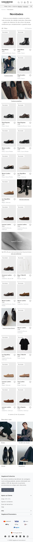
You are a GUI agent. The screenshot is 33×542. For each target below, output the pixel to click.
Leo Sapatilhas (22, 173)
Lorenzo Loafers (6, 224)
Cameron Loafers (7, 275)
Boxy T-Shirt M (22, 275)
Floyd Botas (5, 49)
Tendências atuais (24, 443)
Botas (3, 443)
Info (2, 511)
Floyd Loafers (21, 75)
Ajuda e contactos (7, 502)
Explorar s (16, 101)
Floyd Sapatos (6, 122)
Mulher (20, 6)
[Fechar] (31, 6)
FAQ (2, 507)
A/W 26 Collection (24, 199)
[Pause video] (14, 310)
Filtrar (5, 28)
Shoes (3, 466)
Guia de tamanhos (7, 504)
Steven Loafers (6, 148)
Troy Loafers (21, 382)
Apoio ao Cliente (6, 495)
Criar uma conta (8, 490)
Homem (25, 6)
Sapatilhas (22, 466)
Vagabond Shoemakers (8, 514)
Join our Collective (16, 253)
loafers (8, 75)
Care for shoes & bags (9, 328)
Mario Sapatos (22, 407)
